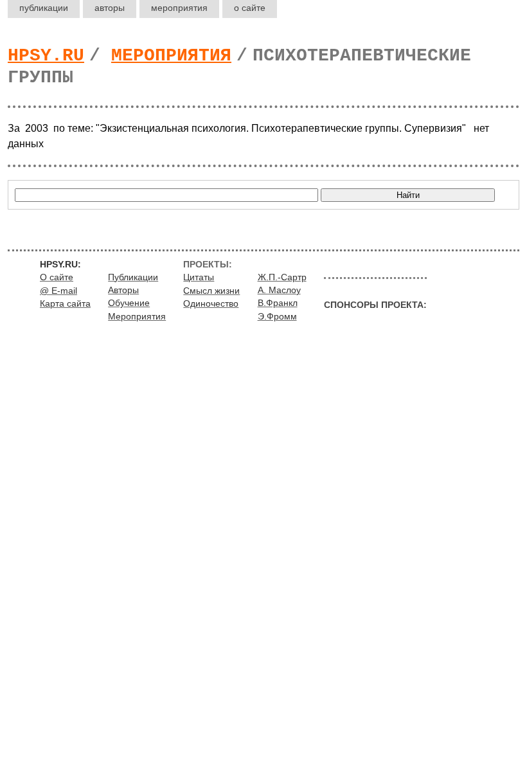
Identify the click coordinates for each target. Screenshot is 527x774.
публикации (43, 8)
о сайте (249, 8)
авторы (109, 8)
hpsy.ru (46, 56)
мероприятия (179, 8)
